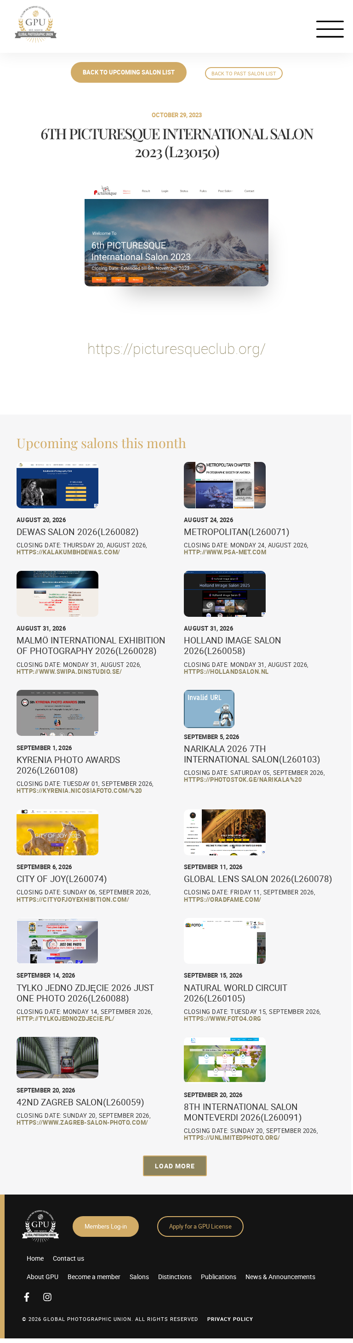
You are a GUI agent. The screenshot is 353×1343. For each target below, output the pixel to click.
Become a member (94, 1276)
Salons (139, 1276)
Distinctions (175, 1276)
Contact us (68, 1258)
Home (35, 1258)
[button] (175, 1165)
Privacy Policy (230, 1318)
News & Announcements (280, 1276)
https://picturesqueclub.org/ (176, 348)
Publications (218, 1276)
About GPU (42, 1276)
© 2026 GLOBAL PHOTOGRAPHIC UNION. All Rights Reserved (110, 1318)
